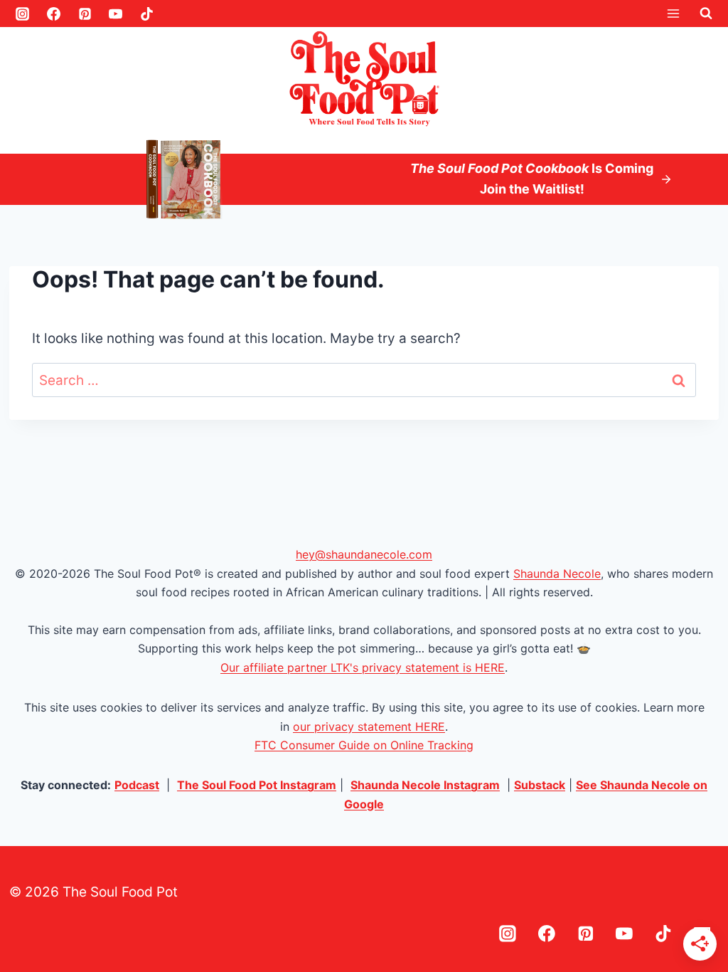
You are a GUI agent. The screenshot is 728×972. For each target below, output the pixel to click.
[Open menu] (673, 13)
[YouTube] (115, 13)
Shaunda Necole (557, 573)
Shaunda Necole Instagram (425, 785)
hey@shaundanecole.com (364, 554)
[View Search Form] (706, 13)
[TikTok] (147, 13)
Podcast (136, 785)
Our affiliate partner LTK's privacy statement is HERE (362, 667)
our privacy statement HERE (369, 726)
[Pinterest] (84, 13)
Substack (539, 785)
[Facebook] (53, 13)
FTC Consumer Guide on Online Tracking (364, 745)
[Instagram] (22, 13)
